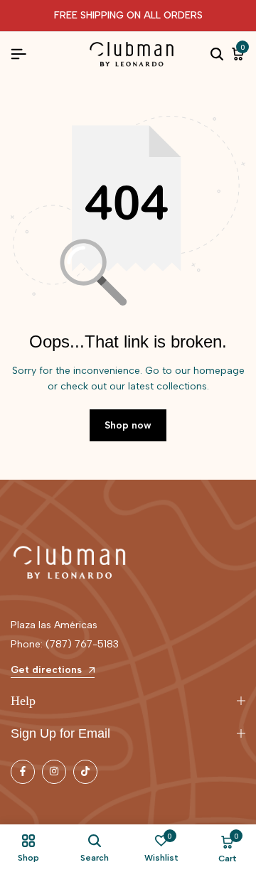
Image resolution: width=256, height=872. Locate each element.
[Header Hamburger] (18, 54)
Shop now (128, 425)
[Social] (23, 772)
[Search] (217, 55)
